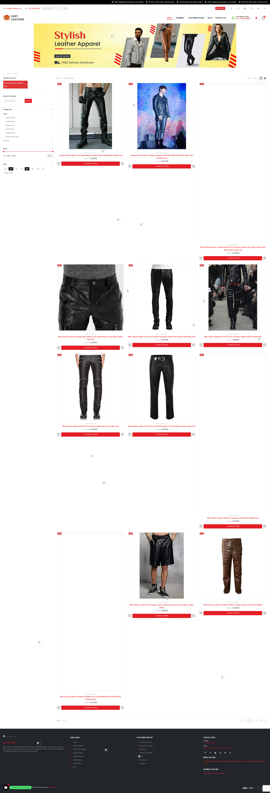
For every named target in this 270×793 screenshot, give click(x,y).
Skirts (224, 773)
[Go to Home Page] (3, 74)
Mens (169, 18)
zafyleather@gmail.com (210, 748)
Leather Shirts (251, 761)
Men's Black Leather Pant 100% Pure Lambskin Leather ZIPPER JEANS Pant (232, 337)
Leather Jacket (10, 121)
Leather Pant (92, 153)
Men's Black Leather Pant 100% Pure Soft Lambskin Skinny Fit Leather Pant (90, 426)
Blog (210, 18)
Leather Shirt (9, 129)
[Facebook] (231, 8)
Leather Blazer (10, 118)
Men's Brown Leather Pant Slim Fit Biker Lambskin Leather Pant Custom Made (233, 605)
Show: (249, 78)
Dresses (218, 773)
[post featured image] (90, 116)
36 (27, 169)
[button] (261, 78)
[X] (238, 8)
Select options (92, 164)
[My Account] (256, 18)
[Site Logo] (13, 18)
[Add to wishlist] (59, 164)
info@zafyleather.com (226, 748)
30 (11, 169)
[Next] (265, 720)
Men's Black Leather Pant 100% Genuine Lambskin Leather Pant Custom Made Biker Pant (161, 337)
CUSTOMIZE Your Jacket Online (153, 2)
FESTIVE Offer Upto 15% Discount (124, 2)
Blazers (211, 761)
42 (43, 169)
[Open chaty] (6, 787)
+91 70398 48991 (209, 743)
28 (5, 169)
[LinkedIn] (258, 8)
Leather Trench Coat (12, 137)
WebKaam (51, 787)
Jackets (205, 761)
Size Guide (142, 749)
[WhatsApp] (265, 8)
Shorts (259, 761)
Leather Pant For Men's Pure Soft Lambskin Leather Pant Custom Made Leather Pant (90, 155)
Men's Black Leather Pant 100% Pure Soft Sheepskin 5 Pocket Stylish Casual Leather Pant (161, 426)
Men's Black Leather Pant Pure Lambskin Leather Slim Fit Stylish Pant (233, 518)
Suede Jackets (220, 761)
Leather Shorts (163, 602)
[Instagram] (251, 8)
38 (32, 169)
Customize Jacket (196, 18)
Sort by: (59, 78)
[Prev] (241, 720)
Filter (49, 156)
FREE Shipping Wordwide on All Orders (91, 2)
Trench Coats (241, 761)
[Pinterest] (245, 8)
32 (16, 169)
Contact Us (220, 18)
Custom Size (8, 173)
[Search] (65, 8)
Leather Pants (231, 761)
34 (22, 169)
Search (28, 101)
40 (38, 169)
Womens (180, 18)
